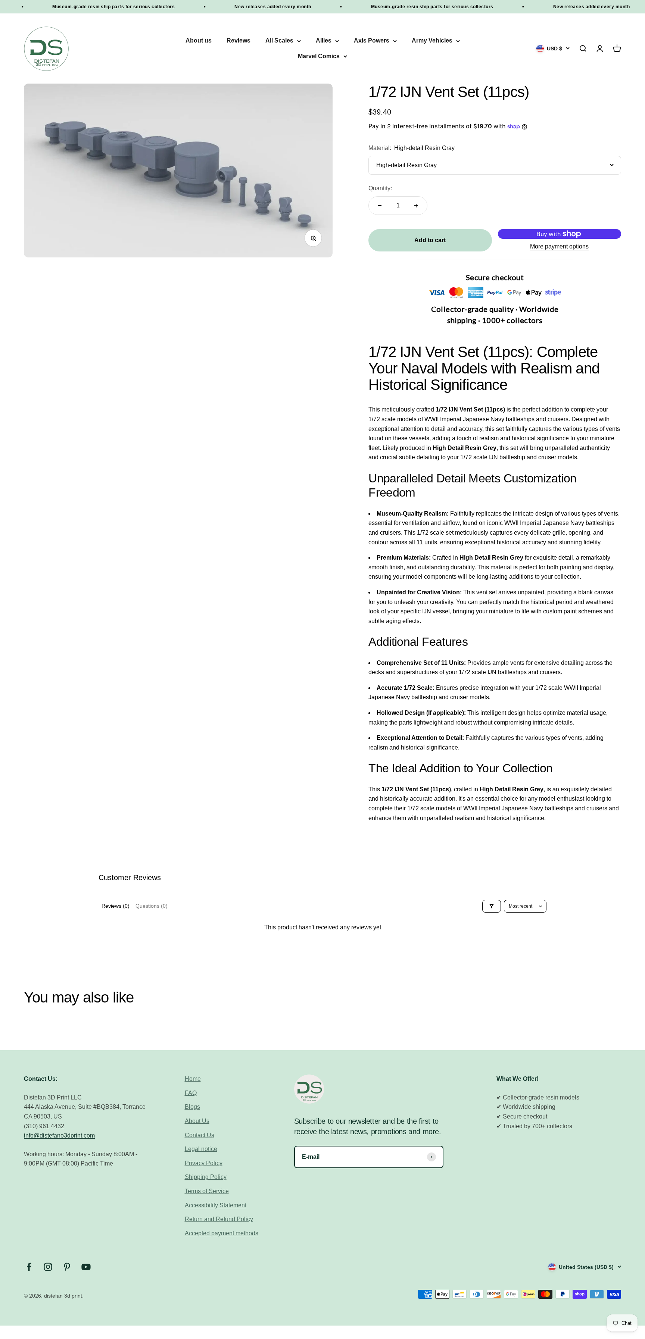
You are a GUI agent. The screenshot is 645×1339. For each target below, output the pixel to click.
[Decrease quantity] (379, 206)
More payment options (559, 246)
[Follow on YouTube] (86, 1267)
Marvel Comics (319, 56)
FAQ (191, 1093)
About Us (197, 1121)
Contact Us (199, 1135)
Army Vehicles (432, 41)
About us (199, 41)
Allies (323, 41)
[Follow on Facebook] (29, 1267)
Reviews (238, 41)
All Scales (279, 41)
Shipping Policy (206, 1177)
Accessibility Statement (215, 1205)
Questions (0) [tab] (151, 906)
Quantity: (380, 188)
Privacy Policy (203, 1163)
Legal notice (201, 1149)
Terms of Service (207, 1191)
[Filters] (491, 906)
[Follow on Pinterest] (67, 1267)
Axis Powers (371, 41)
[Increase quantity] (416, 206)
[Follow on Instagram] (48, 1267)
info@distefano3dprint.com (59, 1135)
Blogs (192, 1107)
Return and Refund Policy (219, 1219)
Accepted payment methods (221, 1233)
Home (193, 1079)
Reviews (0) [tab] (116, 906)
